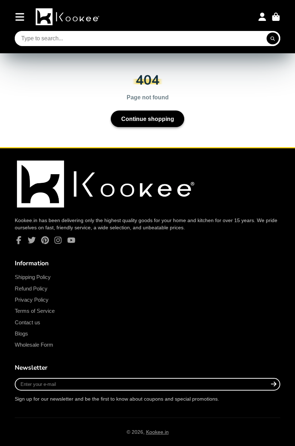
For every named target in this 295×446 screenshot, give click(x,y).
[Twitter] (32, 240)
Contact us (27, 322)
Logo (68, 17)
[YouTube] (71, 240)
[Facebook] (19, 240)
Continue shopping (147, 119)
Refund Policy (31, 288)
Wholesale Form (34, 345)
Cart (276, 17)
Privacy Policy (32, 300)
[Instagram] (58, 240)
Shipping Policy (33, 277)
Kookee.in (157, 432)
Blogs (21, 333)
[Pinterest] (45, 240)
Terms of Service (35, 311)
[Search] (273, 38)
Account (262, 17)
